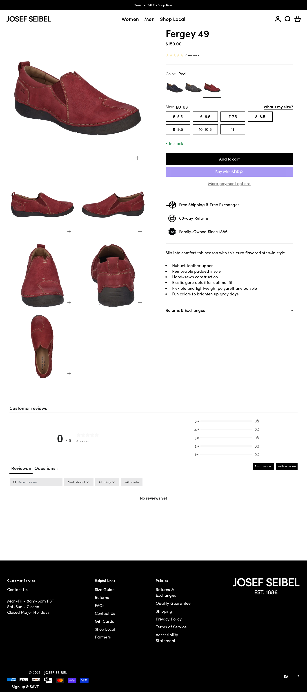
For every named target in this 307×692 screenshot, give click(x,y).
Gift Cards (104, 621)
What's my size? (278, 106)
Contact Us (17, 589)
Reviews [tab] (21, 468)
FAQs (100, 605)
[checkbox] (131, 482)
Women (130, 19)
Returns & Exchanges (166, 592)
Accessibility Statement (167, 637)
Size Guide (105, 589)
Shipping (164, 611)
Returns (102, 597)
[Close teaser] (47, 679)
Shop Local (172, 19)
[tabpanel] (153, 512)
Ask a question (263, 466)
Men (149, 19)
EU (178, 107)
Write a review (287, 466)
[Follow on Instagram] (297, 676)
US (185, 107)
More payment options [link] (229, 183)
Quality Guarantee (173, 603)
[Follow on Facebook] (286, 676)
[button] (227, 421)
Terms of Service (171, 626)
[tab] (46, 468)
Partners (103, 637)
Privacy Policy (169, 619)
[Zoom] (137, 157)
